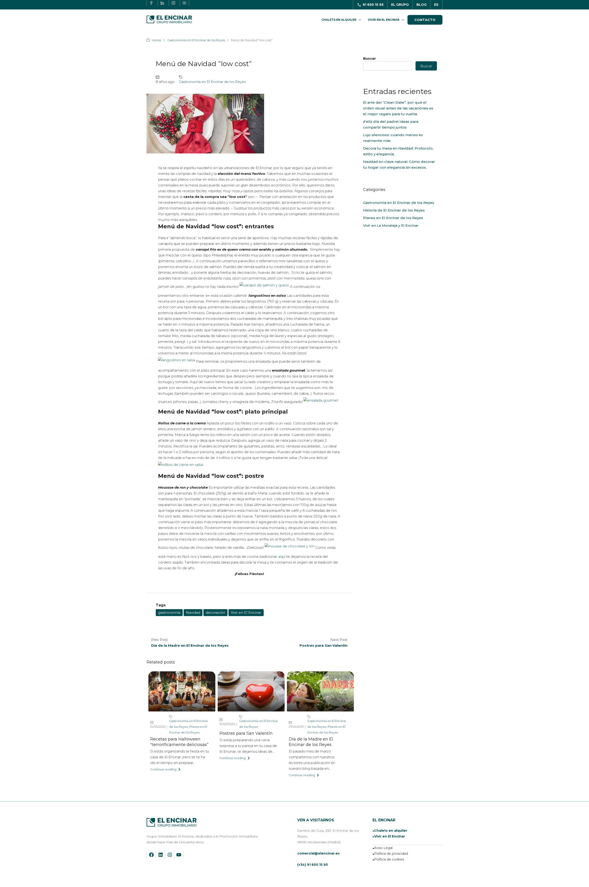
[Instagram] (170, 855)
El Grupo (400, 5)
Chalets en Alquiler (338, 19)
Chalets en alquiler (390, 830)
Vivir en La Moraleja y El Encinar (391, 225)
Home (156, 40)
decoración (215, 612)
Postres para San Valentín (246, 733)
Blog (421, 5)
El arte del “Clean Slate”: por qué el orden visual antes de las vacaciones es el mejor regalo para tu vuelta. (398, 108)
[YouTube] (179, 855)
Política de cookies (389, 859)
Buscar (369, 58)
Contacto (425, 20)
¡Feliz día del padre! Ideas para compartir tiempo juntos (390, 124)
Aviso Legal (383, 848)
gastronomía (169, 612)
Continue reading (163, 769)
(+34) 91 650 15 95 (312, 865)
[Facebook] (151, 855)
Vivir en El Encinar (383, 19)
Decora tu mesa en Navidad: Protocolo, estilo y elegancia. (398, 151)
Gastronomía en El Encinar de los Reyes (196, 40)
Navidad (193, 612)
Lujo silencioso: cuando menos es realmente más (393, 138)
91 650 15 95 (373, 5)
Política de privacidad (391, 854)
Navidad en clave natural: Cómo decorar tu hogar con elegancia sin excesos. (399, 164)
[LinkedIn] (160, 855)
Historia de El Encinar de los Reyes (394, 210)
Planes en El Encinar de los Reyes (393, 218)
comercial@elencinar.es (318, 853)
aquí (281, 556)
